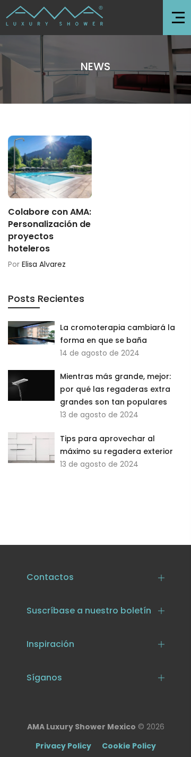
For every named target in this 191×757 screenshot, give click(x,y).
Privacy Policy (63, 746)
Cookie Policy (129, 746)
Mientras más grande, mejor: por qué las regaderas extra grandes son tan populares (115, 389)
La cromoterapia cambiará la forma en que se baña (117, 334)
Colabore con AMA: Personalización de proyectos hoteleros (49, 230)
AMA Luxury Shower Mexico (81, 726)
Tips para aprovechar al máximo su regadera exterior (116, 445)
